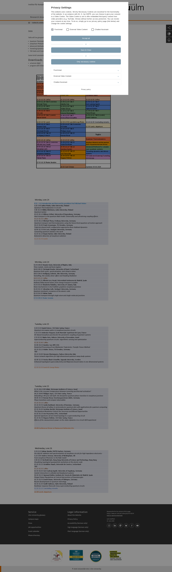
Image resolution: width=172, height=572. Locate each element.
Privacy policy (86, 89)
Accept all (86, 38)
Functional (59, 29)
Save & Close (86, 50)
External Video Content (79, 29)
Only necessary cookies (86, 62)
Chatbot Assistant (101, 29)
